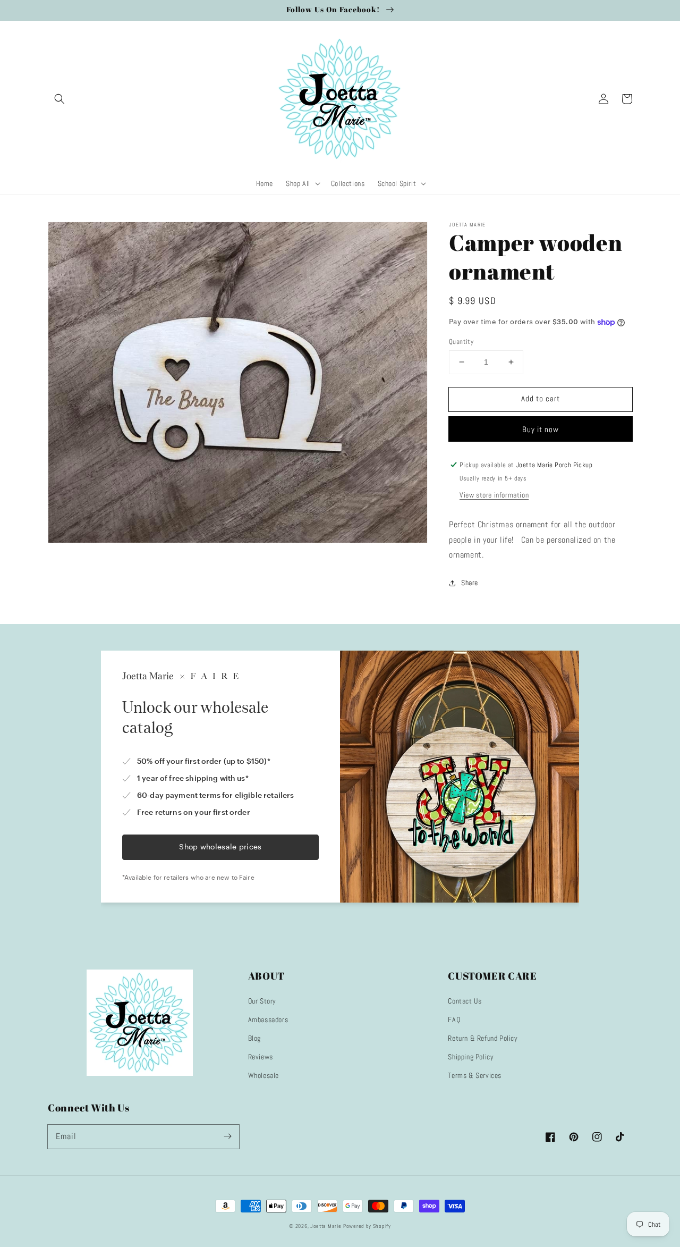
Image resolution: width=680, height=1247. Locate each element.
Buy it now (540, 429)
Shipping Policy (471, 1056)
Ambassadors (268, 1019)
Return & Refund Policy (482, 1038)
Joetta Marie (325, 1226)
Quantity (461, 341)
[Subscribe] (227, 1136)
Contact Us (464, 1001)
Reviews (260, 1056)
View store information (494, 495)
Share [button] (469, 582)
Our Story (262, 1001)
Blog (254, 1038)
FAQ (454, 1019)
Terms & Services (475, 1075)
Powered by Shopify (367, 1226)
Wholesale (263, 1075)
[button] (59, 99)
